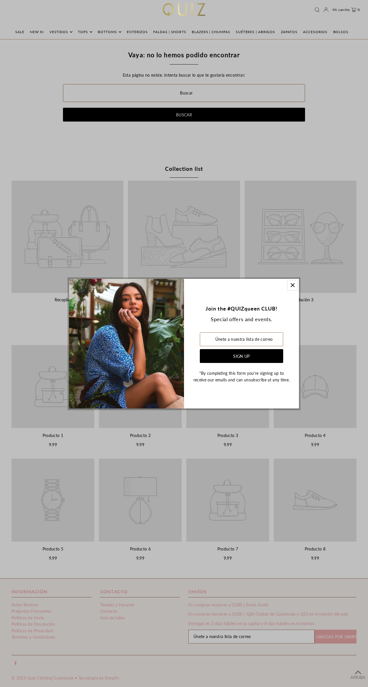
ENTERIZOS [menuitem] (137, 32)
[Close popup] (293, 285)
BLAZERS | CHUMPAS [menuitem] (211, 32)
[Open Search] (317, 9)
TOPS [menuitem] (83, 32)
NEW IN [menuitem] (37, 32)
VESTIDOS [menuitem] (58, 32)
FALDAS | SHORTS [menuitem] (169, 32)
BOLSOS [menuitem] (340, 32)
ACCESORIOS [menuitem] (315, 32)
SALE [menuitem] (19, 32)
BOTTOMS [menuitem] (107, 32)
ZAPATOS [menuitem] (289, 32)
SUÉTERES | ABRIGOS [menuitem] (255, 32)
